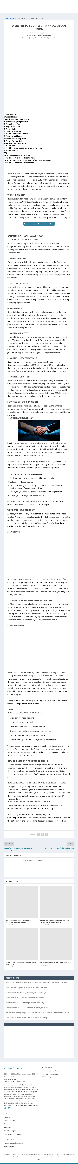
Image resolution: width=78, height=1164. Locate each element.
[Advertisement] (39, 1042)
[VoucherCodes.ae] (13, 1068)
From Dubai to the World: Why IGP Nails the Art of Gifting (26, 1018)
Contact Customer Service (51, 1071)
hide (14, 114)
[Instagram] (9, 1108)
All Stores (7, 1127)
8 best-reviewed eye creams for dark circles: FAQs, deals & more (54, 921)
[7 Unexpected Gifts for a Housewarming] (56, 944)
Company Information (50, 1074)
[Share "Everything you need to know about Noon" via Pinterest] (46, 834)
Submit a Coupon (10, 1131)
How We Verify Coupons (12, 1134)
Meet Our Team (9, 1120)
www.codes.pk (9, 1146)
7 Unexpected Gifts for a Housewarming (56, 962)
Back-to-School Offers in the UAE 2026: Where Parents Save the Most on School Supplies (37, 983)
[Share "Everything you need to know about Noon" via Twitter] (42, 834)
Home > (7, 18)
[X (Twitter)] (5, 1108)
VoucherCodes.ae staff (42, 35)
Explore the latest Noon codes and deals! (39, 224)
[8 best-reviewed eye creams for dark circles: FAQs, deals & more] (56, 902)
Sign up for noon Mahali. (28, 703)
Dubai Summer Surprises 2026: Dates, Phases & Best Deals (26, 988)
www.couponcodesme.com (13, 1143)
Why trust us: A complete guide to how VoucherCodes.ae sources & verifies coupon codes (37, 1013)
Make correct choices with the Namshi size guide (21, 963)
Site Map (7, 1124)
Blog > (12, 18)
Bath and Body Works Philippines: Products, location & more (19, 921)
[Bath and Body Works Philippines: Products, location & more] (22, 902)
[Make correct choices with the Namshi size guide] (22, 944)
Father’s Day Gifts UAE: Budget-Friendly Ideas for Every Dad (27, 993)
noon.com (37, 474)
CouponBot (16, 817)
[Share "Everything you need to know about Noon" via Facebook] (38, 834)
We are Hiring (46, 1077)
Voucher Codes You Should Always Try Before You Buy (25, 1003)
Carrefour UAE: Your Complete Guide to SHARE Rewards (25, 998)
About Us (7, 1117)
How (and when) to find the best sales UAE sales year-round (27, 1008)
